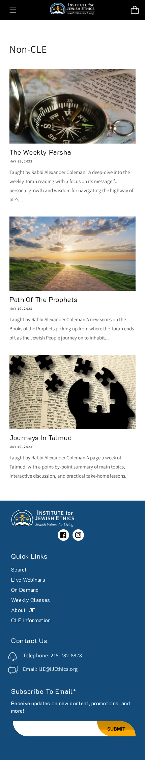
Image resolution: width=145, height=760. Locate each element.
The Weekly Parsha (40, 152)
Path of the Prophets (43, 299)
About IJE (23, 609)
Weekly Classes (30, 599)
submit (116, 729)
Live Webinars (28, 579)
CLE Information (31, 620)
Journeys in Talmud (40, 437)
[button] (12, 9)
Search (19, 569)
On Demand (25, 589)
